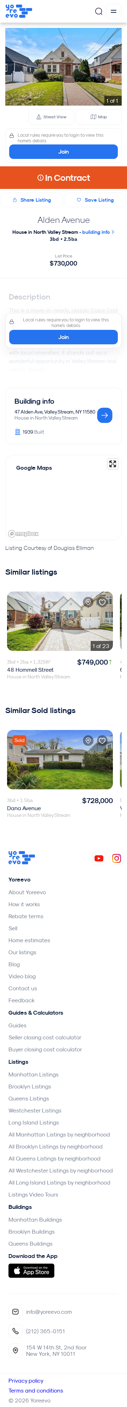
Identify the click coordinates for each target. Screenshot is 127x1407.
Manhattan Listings (33, 1074)
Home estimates (29, 940)
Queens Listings (28, 1098)
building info (96, 232)
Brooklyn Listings (29, 1086)
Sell (12, 928)
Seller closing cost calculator (44, 1037)
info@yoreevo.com (49, 1311)
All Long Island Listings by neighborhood (59, 1182)
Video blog (22, 976)
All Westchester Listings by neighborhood (60, 1170)
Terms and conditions (35, 1390)
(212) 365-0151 (45, 1331)
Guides (17, 1025)
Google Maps (34, 467)
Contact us (22, 988)
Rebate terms (25, 916)
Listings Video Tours (33, 1194)
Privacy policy (25, 1380)
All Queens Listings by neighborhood (54, 1158)
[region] (63, 497)
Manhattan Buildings (35, 1219)
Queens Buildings (30, 1243)
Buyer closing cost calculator (45, 1049)
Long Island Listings (33, 1122)
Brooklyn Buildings (31, 1231)
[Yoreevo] (21, 862)
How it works (24, 904)
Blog (14, 964)
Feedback (21, 1000)
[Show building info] (105, 416)
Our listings (22, 952)
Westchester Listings (34, 1110)
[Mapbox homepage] (23, 534)
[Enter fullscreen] (113, 464)
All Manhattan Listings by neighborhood (59, 1134)
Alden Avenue (63, 220)
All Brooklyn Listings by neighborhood (55, 1146)
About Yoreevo (27, 892)
